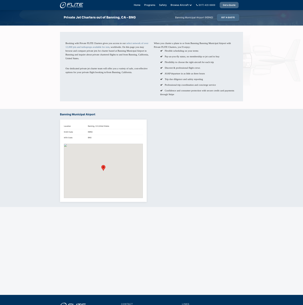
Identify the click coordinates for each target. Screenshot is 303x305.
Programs (149, 4)
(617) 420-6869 (206, 5)
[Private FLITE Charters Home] (71, 5)
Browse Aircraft (180, 4)
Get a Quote (229, 5)
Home (137, 4)
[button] (103, 168)
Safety (163, 4)
